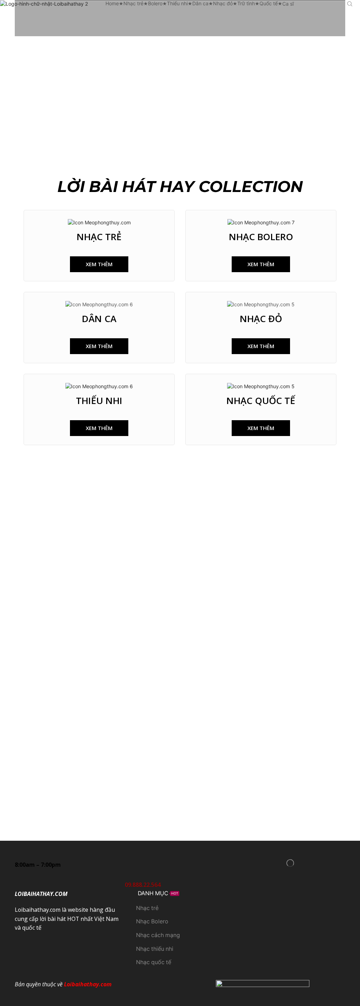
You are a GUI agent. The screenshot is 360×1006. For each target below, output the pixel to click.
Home (112, 3)
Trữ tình (246, 3)
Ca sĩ (288, 4)
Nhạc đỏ (223, 3)
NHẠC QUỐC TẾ (260, 400)
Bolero (155, 3)
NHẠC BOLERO (261, 236)
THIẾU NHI (99, 400)
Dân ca (200, 3)
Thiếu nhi (177, 3)
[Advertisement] (180, 89)
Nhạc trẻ (133, 3)
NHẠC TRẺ (99, 236)
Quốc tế (268, 3)
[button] (99, 264)
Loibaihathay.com (87, 984)
